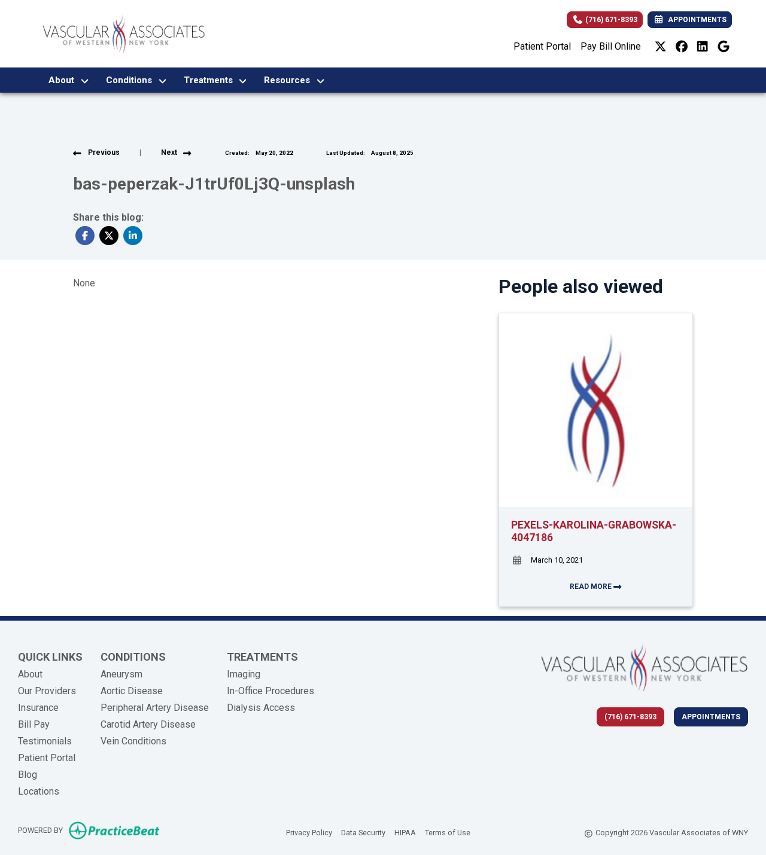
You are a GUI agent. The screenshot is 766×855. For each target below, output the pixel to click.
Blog (27, 774)
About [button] (63, 80)
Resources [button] (289, 80)
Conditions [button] (131, 80)
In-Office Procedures (270, 691)
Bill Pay (34, 724)
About (30, 674)
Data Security (363, 832)
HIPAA (405, 832)
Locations (38, 791)
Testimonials (45, 741)
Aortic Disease (132, 691)
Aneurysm (121, 674)
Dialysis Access (261, 707)
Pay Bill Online (610, 46)
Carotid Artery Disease (148, 724)
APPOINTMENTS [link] (695, 20)
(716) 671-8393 (610, 20)
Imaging (243, 674)
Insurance (38, 707)
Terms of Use (447, 832)
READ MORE (591, 586)
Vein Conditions (133, 741)
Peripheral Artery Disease (155, 707)
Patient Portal (542, 46)
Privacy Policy (309, 832)
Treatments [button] (211, 80)
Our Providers (47, 691)
